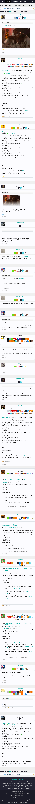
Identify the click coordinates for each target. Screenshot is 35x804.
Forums (8, 1)
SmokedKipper (20, 249)
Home (3, 1)
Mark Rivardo (5, 70)
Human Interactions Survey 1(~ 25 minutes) (16, 568)
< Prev (2, 11)
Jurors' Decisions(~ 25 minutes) (13, 479)
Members (15, 1)
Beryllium (15, 797)
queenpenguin (20, 184)
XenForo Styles (22, 795)
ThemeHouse (26, 793)
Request (10, 588)
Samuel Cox (11, 527)
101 (22, 11)
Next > (25, 11)
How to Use (17, 588)
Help (20, 797)
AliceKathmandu (6, 417)
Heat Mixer (20, 124)
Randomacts (20, 688)
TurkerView (26, 110)
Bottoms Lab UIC (13, 481)
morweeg (20, 559)
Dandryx (20, 15)
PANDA (8, 73)
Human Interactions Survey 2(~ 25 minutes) (16, 623)
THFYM (20, 58)
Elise (3, 132)
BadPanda (20, 470)
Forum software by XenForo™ (17, 791)
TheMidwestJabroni (20, 222)
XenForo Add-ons (14, 795)
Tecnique (20, 268)
